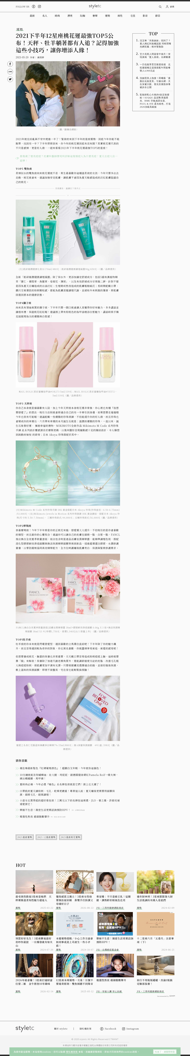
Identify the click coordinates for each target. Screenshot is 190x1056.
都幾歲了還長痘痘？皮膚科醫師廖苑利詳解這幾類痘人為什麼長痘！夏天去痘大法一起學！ (69, 158)
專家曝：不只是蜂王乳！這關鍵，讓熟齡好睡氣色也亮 (113, 898)
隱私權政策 (72, 1051)
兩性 (120, 15)
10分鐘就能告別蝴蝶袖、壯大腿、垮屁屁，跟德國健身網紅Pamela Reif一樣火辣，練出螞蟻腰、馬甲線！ (69, 776)
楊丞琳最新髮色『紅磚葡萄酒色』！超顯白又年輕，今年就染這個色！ (61, 768)
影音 (145, 15)
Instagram (132, 1028)
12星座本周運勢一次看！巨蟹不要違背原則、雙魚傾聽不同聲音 (74, 981)
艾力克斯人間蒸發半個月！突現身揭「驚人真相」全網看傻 (155, 55)
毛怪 (132, 15)
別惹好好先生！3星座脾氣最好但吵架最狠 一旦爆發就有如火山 (34, 942)
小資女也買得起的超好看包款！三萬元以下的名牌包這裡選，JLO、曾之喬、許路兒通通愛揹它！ (70, 802)
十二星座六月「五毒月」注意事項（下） (155, 940)
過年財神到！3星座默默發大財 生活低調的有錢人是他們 (156, 898)
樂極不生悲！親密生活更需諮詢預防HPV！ (114, 940)
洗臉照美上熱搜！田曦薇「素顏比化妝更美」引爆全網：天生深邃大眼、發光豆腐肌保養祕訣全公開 (155, 82)
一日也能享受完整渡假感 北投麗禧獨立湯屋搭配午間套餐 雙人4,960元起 (156, 67)
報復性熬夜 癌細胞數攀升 (111, 980)
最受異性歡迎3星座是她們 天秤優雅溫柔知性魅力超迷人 (33, 898)
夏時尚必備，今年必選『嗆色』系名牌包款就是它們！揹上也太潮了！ (61, 784)
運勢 (107, 15)
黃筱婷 (40, 57)
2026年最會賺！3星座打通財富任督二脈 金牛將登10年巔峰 (34, 981)
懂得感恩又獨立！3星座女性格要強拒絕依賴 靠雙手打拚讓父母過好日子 (74, 900)
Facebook (110, 1028)
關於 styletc (61, 1028)
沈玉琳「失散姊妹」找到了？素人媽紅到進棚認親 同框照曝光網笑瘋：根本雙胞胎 (155, 43)
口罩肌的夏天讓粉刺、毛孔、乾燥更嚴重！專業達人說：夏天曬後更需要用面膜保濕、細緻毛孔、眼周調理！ (67, 792)
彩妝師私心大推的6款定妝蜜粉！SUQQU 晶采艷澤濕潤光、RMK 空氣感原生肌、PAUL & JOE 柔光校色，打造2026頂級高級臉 (155, 100)
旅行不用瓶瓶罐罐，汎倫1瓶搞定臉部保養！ (154, 981)
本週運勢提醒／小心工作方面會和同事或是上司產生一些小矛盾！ (74, 942)
